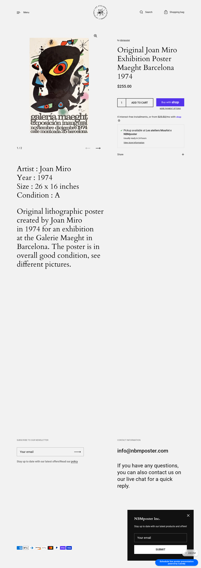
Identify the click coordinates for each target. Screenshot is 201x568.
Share (120, 154)
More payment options (170, 109)
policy (74, 461)
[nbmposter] (100, 12)
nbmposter (125, 40)
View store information (134, 143)
